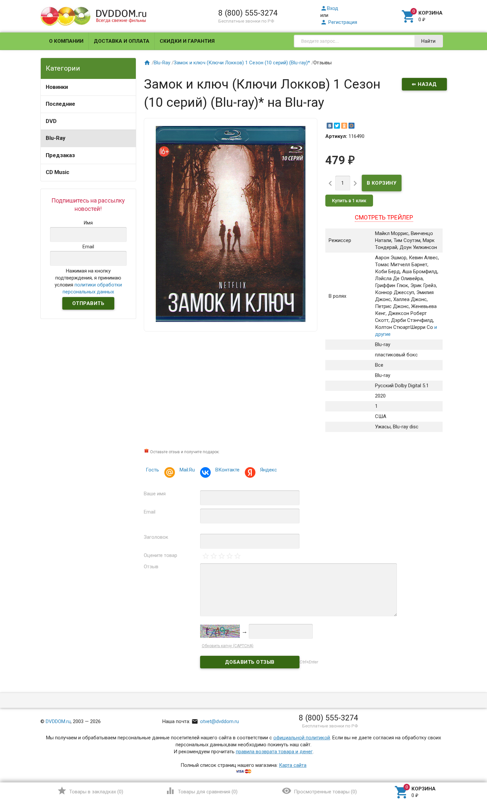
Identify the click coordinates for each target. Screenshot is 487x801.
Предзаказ (60, 155)
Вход (329, 8)
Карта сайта (292, 765)
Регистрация (338, 22)
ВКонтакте (227, 470)
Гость (152, 470)
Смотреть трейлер (384, 217)
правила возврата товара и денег (274, 752)
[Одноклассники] (344, 126)
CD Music (57, 172)
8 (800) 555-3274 (248, 13)
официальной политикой (301, 738)
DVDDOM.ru (58, 721)
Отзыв (151, 567)
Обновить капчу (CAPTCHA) (227, 646)
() (90, 791)
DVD (51, 121)
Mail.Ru (187, 470)
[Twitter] (337, 126)
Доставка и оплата (121, 41)
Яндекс (268, 470)
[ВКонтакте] (330, 126)
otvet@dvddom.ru (215, 721)
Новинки (57, 87)
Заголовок (156, 537)
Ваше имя (155, 494)
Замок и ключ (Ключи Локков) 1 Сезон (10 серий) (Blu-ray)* (242, 63)
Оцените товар (160, 555)
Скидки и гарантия (187, 41)
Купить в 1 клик (349, 200)
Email (149, 512)
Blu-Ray (55, 138)
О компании (66, 41)
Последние (60, 104)
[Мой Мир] (351, 126)
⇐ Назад (424, 84)
